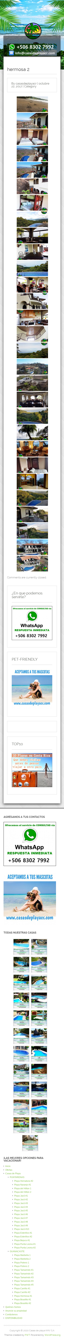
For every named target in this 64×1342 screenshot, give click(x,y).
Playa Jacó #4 (21, 1207)
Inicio (7, 1166)
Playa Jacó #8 (21, 1222)
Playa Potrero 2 (21, 1266)
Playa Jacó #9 (21, 1225)
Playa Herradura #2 (23, 1181)
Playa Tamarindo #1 (24, 1270)
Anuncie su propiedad (16, 1311)
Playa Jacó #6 (21, 1214)
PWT (27, 1335)
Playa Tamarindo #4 (24, 1281)
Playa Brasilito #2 (22, 1303)
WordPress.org (52, 1335)
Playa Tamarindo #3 (24, 1277)
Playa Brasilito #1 (22, 1299)
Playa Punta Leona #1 (25, 1244)
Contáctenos (11, 1314)
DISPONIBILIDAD (13, 1318)
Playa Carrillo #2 (22, 1292)
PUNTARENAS (17, 1177)
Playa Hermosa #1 (23, 1296)
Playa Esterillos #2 (23, 1236)
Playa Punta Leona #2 (25, 1247)
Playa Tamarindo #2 (24, 1273)
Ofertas (8, 1170)
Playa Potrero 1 (21, 1262)
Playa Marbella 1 (22, 1255)
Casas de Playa (13, 1173)
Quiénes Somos (13, 1307)
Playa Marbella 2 (22, 1259)
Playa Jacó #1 (21, 1196)
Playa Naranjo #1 (22, 1184)
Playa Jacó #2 (21, 1199)
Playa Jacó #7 (21, 1218)
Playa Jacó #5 (21, 1210)
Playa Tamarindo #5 (24, 1285)
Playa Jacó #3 (21, 1203)
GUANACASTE (17, 1251)
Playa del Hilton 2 (22, 1192)
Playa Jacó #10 (21, 1229)
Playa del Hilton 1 (22, 1188)
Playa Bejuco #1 (22, 1240)
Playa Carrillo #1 (22, 1288)
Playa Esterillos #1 (23, 1233)
